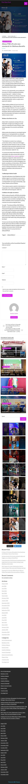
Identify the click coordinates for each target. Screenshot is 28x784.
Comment (4, 247)
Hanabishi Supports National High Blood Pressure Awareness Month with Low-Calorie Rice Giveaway (13, 352)
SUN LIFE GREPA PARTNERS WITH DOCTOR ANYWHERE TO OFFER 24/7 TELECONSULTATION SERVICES (12, 407)
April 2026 (4, 593)
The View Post (6, 2)
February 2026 (5, 598)
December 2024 (5, 632)
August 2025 (5, 612)
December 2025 (5, 603)
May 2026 (4, 591)
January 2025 (5, 629)
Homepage (4, 36)
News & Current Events (7, 654)
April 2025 (4, 622)
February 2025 (5, 627)
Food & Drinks (6, 366)
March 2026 (5, 595)
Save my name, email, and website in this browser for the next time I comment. (14, 290)
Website (4, 279)
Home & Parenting (6, 652)
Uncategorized (5, 662)
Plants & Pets (5, 657)
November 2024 (6, 634)
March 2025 (5, 624)
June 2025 (4, 617)
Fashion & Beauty (6, 645)
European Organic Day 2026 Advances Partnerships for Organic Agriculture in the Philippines (12, 370)
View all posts (14, 317)
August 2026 (5, 583)
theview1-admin (7, 50)
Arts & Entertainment (7, 386)
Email (3, 273)
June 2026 (4, 588)
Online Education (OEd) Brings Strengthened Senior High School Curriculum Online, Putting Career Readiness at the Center (14, 562)
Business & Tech (5, 642)
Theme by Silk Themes (14, 782)
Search (3, 416)
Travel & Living (5, 659)
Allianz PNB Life (11, 235)
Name (3, 266)
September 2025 (6, 610)
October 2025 (5, 608)
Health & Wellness (11, 36)
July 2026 (4, 586)
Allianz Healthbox (15, 156)
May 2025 (4, 620)
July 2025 (4, 615)
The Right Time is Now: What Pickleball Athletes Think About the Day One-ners (13, 389)
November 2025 (6, 605)
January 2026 (5, 600)
